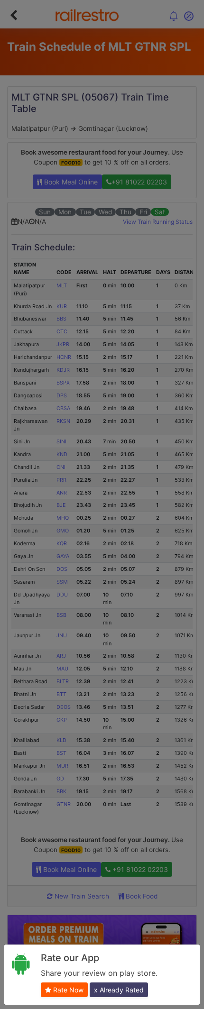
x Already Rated (119, 990)
